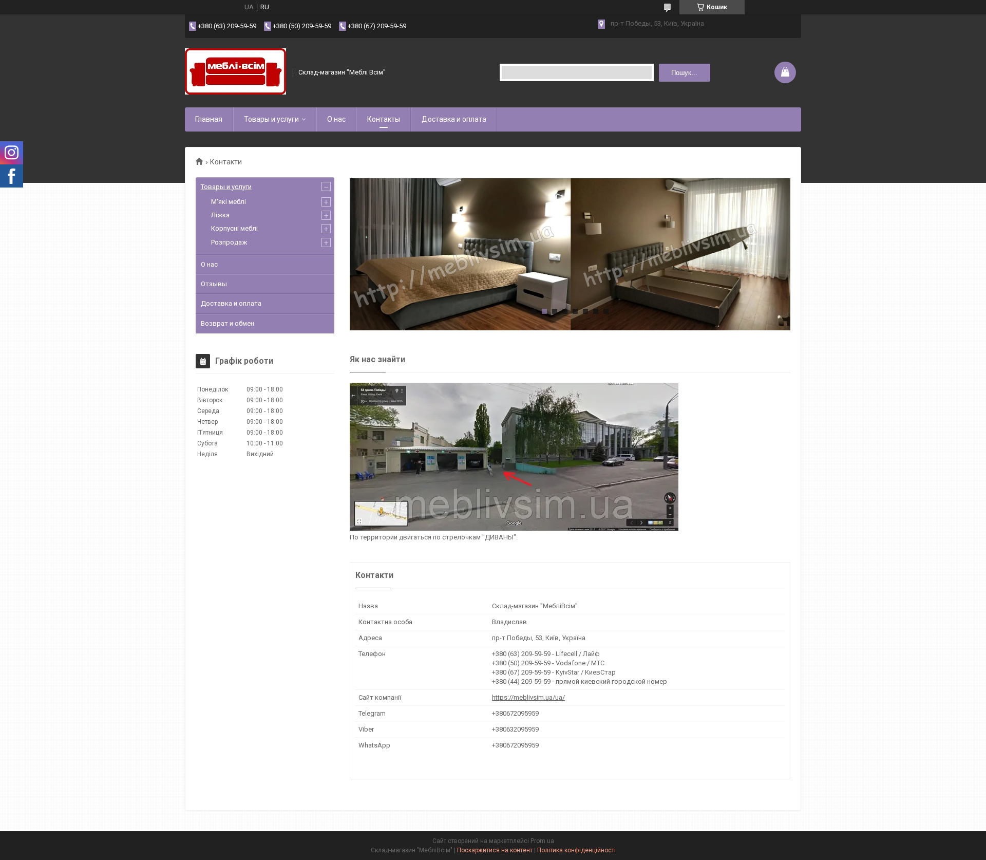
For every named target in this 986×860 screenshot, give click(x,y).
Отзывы (214, 284)
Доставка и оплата (454, 119)
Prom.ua (542, 841)
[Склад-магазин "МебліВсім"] (235, 72)
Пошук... (684, 73)
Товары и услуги (271, 119)
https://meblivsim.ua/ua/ (528, 697)
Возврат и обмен (227, 323)
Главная (208, 119)
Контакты (383, 119)
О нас (336, 119)
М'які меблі (228, 201)
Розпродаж (229, 242)
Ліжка (220, 215)
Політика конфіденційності (576, 850)
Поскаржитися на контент (495, 850)
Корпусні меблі (234, 228)
